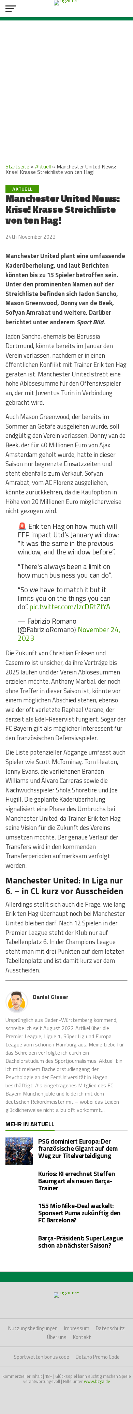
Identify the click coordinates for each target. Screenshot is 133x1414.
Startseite (17, 166)
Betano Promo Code (98, 1357)
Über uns (56, 1337)
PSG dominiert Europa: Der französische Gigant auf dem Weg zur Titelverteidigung (78, 1148)
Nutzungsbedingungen (33, 1328)
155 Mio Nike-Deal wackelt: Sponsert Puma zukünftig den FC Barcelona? (79, 1213)
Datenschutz (110, 1328)
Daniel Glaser (51, 996)
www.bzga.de (97, 1381)
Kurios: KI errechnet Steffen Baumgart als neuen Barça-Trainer (76, 1181)
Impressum (76, 1328)
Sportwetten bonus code (41, 1357)
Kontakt (82, 1337)
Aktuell (43, 166)
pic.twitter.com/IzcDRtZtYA (70, 606)
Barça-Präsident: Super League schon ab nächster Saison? (80, 1241)
